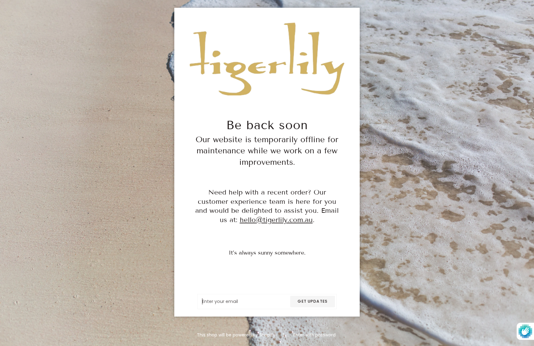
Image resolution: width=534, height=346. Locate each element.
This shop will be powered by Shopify (237, 335)
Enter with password (314, 335)
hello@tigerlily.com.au (276, 220)
